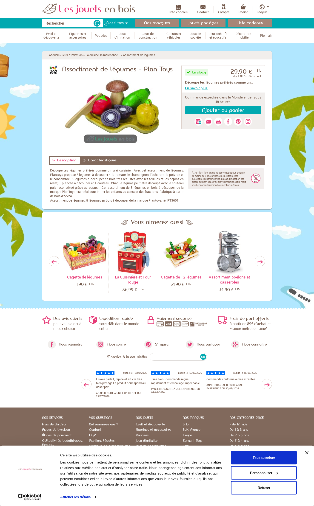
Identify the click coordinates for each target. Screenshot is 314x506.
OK (203, 357)
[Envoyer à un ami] (208, 122)
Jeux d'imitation (72, 55)
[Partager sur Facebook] (228, 122)
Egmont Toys (192, 440)
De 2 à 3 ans (239, 435)
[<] (86, 384)
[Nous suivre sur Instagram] (248, 122)
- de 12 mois (239, 424)
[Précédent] (54, 261)
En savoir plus (196, 88)
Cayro (187, 435)
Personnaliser (261, 473)
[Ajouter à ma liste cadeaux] (198, 122)
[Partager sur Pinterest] (238, 122)
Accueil (54, 55)
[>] (267, 384)
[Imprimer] (218, 122)
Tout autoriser (264, 458)
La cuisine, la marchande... (103, 55)
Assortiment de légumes (139, 55)
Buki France (191, 429)
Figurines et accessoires (153, 429)
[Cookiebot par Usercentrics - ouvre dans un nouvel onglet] (30, 497)
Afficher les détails (75, 497)
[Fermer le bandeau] (306, 452)
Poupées (142, 435)
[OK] (97, 23)
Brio (185, 424)
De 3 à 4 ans (239, 440)
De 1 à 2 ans (239, 429)
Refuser (264, 488)
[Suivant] (260, 261)
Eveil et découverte (150, 424)
